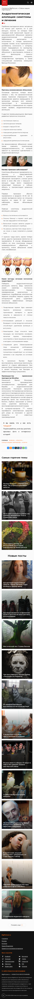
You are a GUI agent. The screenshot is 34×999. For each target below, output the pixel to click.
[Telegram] (26, 448)
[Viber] (21, 448)
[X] (16, 448)
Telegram (6, 426)
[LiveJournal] (18, 448)
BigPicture (13, 8)
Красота (19, 440)
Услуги (24, 442)
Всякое (11, 440)
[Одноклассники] (11, 448)
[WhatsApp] (23, 448)
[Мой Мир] (13, 448)
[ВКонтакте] (8, 448)
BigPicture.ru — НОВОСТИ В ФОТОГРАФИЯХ (16, 974)
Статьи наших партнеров (11, 442)
